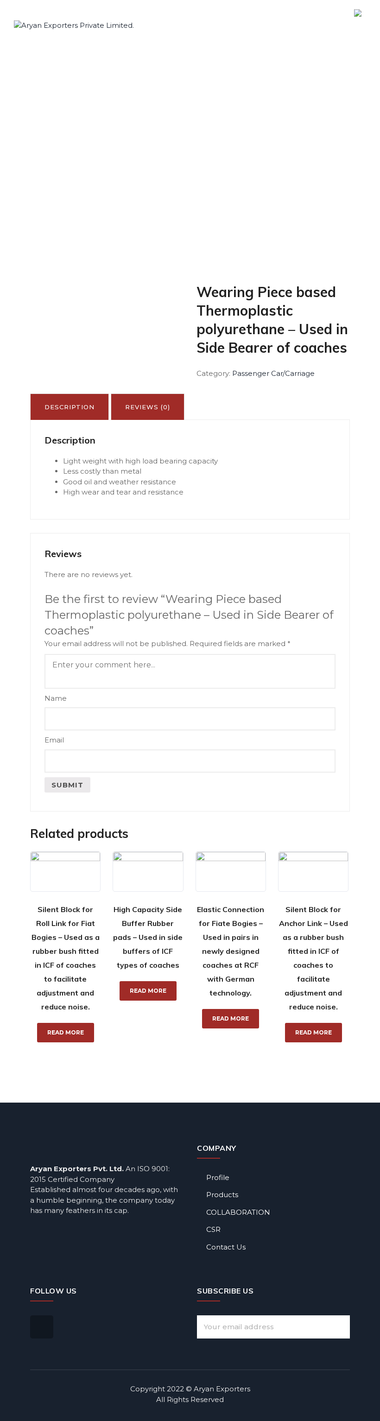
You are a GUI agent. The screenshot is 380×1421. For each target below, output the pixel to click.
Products (222, 1194)
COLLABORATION (238, 1212)
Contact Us (226, 1247)
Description (69, 407)
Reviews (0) (147, 407)
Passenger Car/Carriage (273, 373)
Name (55, 698)
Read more (65, 1032)
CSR (213, 1229)
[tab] (69, 406)
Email (54, 740)
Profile (217, 1177)
